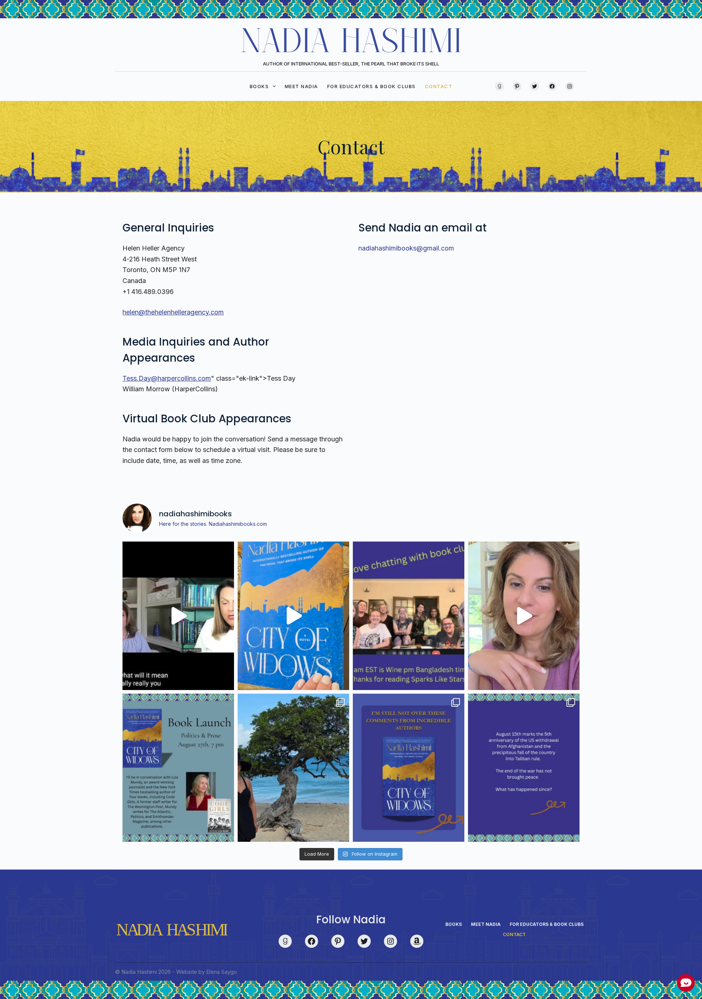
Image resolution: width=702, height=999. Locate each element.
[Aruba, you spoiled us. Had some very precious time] (293, 768)
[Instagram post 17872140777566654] (524, 768)
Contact (439, 86)
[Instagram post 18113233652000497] (408, 616)
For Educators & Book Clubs (371, 86)
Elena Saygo (221, 971)
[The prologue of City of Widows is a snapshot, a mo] (178, 616)
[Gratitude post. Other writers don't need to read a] (408, 768)
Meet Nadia (301, 86)
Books (259, 86)
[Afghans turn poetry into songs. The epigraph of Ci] (293, 616)
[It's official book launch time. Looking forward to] (178, 768)
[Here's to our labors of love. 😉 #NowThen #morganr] (524, 616)
